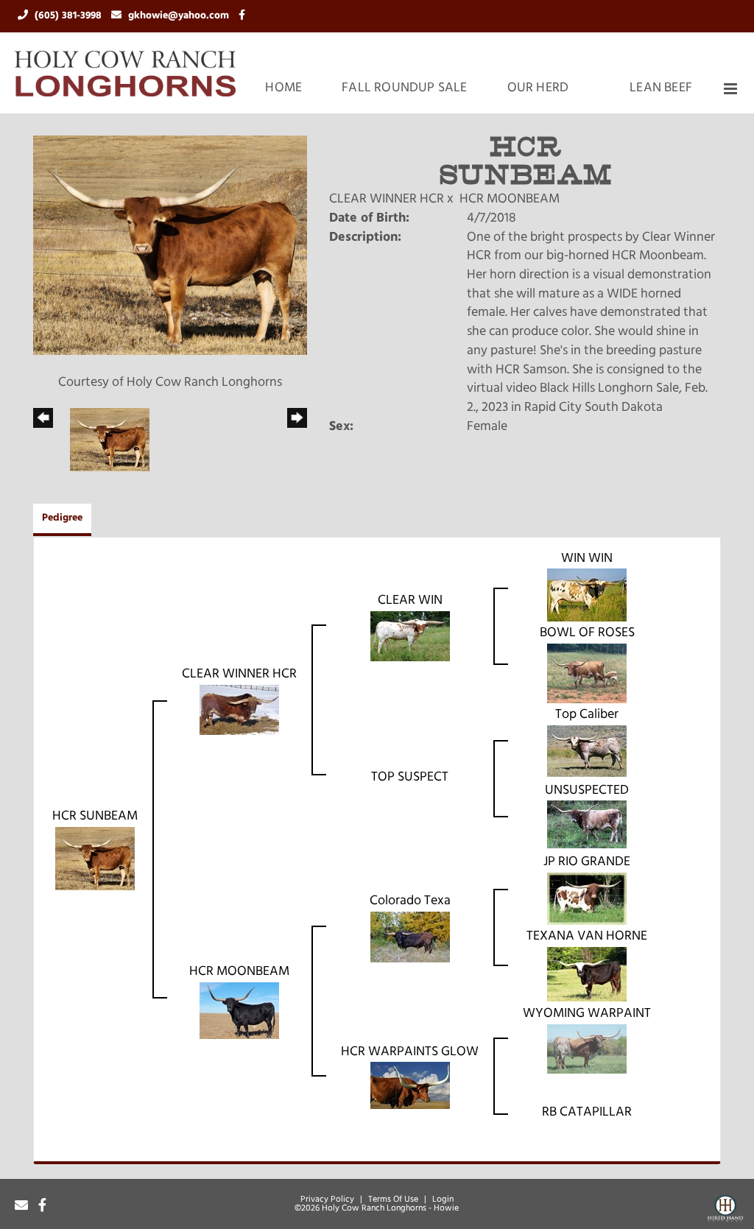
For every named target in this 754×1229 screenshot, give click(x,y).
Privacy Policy (327, 1199)
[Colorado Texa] (410, 937)
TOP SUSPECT (409, 777)
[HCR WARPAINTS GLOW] (410, 1086)
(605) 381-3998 (70, 15)
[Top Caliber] (587, 751)
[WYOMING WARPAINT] (587, 1049)
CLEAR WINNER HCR (386, 199)
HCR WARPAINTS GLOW (410, 1052)
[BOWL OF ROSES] (587, 673)
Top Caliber (587, 715)
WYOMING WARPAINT (587, 1014)
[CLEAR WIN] (410, 636)
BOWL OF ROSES (587, 633)
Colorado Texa (410, 901)
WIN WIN (587, 559)
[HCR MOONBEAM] (239, 1011)
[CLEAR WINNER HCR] (239, 709)
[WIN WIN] (587, 595)
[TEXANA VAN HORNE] (587, 974)
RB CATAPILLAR (587, 1112)
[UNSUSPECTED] (587, 825)
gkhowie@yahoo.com (180, 15)
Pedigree (62, 518)
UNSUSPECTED (587, 790)
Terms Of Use (393, 1199)
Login (443, 1199)
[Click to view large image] (170, 246)
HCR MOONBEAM (509, 199)
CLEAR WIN (410, 601)
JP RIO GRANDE (586, 862)
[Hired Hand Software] (725, 1211)
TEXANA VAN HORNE (586, 936)
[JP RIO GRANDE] (587, 899)
